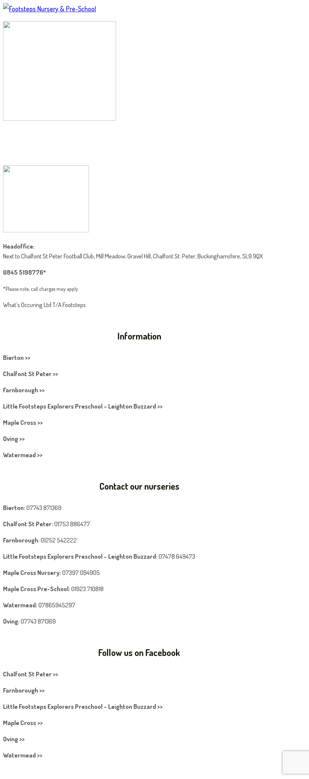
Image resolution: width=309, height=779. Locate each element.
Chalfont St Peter (27, 524)
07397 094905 (81, 572)
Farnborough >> (23, 390)
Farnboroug (19, 540)
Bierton (13, 508)
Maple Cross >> (23, 422)
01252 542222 (59, 540)
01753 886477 (72, 524)
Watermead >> (22, 455)
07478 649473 (177, 556)
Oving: (11, 621)
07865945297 (56, 605)
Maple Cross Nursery (31, 572)
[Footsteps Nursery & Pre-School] (49, 9)
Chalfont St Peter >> (30, 374)
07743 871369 (43, 508)
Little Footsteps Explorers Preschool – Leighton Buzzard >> (82, 406)
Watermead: (20, 605)
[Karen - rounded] (59, 118)
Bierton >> (16, 357)
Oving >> (13, 439)
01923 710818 (87, 589)
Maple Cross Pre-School (36, 589)
